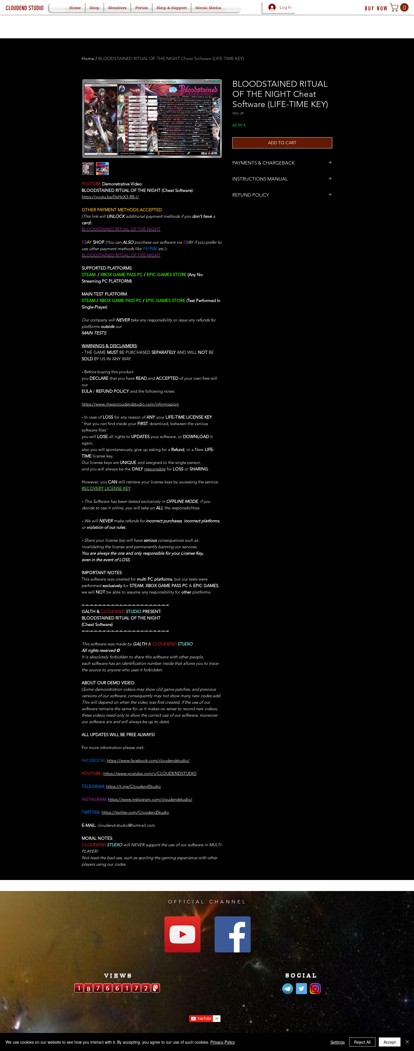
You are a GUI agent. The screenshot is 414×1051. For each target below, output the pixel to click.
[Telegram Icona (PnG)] (287, 988)
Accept (390, 1042)
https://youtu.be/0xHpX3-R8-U (110, 196)
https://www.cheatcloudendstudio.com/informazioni (130, 404)
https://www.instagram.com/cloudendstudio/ (150, 799)
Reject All (362, 1042)
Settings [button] (337, 1042)
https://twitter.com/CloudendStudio (135, 812)
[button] (400, 7)
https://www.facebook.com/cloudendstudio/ (148, 760)
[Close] (407, 1041)
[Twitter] (301, 988)
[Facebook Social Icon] (233, 934)
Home (88, 58)
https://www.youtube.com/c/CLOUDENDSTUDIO (150, 773)
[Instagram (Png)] (315, 988)
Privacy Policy (222, 1042)
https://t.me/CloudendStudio (133, 786)
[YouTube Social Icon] (182, 934)
